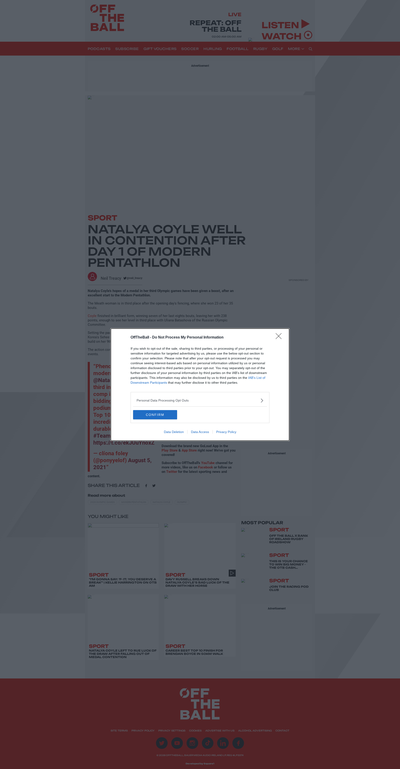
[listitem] (200, 400)
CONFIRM (155, 415)
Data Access (200, 432)
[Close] (280, 337)
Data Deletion (174, 432)
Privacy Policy (226, 432)
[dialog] (200, 385)
